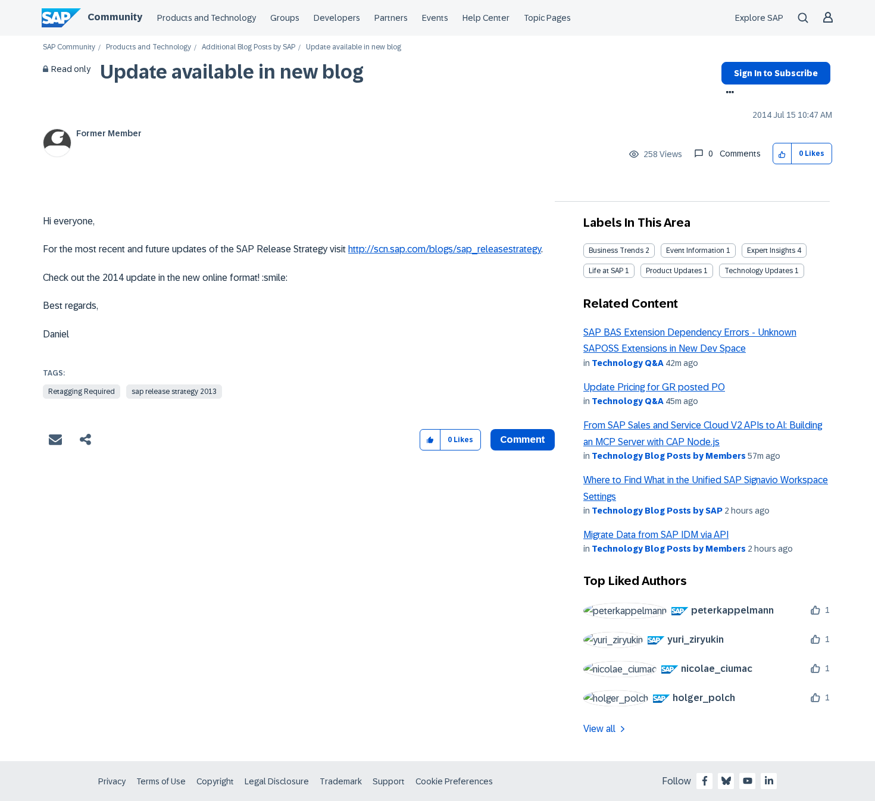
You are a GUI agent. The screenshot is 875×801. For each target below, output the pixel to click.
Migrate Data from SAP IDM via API (656, 535)
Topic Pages (547, 18)
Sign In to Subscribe (776, 73)
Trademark (341, 781)
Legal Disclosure (277, 781)
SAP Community (69, 47)
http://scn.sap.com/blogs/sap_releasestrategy (444, 249)
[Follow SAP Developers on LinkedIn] (769, 781)
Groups (284, 18)
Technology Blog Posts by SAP (657, 510)
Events (435, 18)
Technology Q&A (628, 363)
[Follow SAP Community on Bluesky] (726, 781)
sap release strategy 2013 (174, 391)
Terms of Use (161, 781)
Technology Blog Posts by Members (669, 456)
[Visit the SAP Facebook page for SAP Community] (705, 781)
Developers (337, 18)
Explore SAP (759, 18)
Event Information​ (695, 250)
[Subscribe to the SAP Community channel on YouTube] (747, 781)
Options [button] (727, 93)
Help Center (486, 18)
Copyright (215, 781)
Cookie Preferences (454, 781)
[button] (782, 153)
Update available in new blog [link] (353, 47)
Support (389, 781)
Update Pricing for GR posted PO (654, 387)
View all (599, 729)
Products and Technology (206, 18)
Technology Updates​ (758, 271)
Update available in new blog (232, 72)
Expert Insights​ (771, 250)
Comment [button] (522, 439)
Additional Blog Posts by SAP (248, 47)
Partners (391, 18)
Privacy (112, 781)
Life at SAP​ (606, 271)
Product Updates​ (674, 271)
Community (115, 17)
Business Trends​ (616, 250)
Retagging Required (81, 391)
